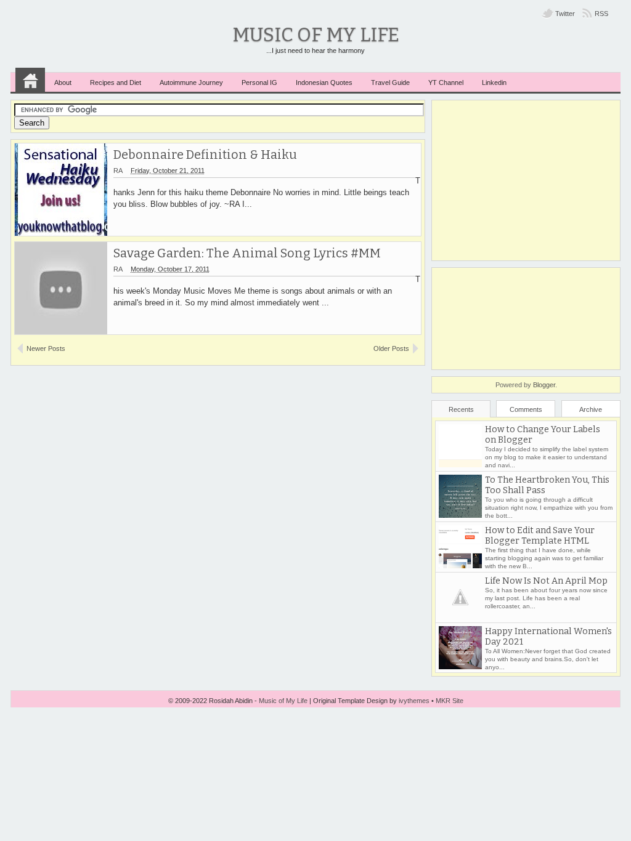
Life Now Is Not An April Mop (546, 581)
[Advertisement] (526, 180)
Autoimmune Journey (191, 82)
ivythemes (414, 700)
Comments (526, 409)
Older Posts (391, 348)
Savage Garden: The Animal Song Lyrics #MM (247, 253)
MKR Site (449, 700)
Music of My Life (315, 34)
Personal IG (259, 82)
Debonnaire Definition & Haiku (205, 154)
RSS (601, 13)
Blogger (544, 384)
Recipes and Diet (115, 82)
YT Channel (445, 82)
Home (30, 80)
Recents (461, 409)
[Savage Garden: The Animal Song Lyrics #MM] (61, 288)
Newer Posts (45, 348)
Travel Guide (390, 82)
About (62, 82)
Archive (590, 409)
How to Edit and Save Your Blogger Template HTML (540, 535)
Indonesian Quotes (324, 82)
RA (118, 170)
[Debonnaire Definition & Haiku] (61, 189)
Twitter (565, 13)
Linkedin (494, 82)
